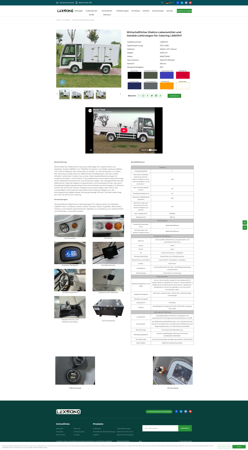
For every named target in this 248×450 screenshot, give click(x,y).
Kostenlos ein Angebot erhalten (184, 11)
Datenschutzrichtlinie (123, 441)
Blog (140, 441)
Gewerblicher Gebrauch (107, 11)
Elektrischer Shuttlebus (125, 435)
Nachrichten (60, 435)
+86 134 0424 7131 (85, 3)
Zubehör (146, 11)
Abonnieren (185, 428)
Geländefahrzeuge (123, 428)
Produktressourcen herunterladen (160, 411)
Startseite (59, 428)
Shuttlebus (135, 11)
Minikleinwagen (122, 11)
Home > (59, 20)
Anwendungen (158, 11)
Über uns (77, 428)
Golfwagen (78, 11)
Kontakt (169, 11)
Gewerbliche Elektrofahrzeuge (83, 20)
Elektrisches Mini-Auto (125, 432)
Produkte (66, 20)
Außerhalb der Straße (91, 11)
